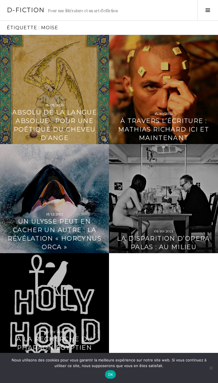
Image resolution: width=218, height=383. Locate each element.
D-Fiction (26, 10)
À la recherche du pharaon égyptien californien (54, 347)
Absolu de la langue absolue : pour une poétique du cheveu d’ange (54, 125)
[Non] (211, 368)
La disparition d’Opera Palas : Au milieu (163, 243)
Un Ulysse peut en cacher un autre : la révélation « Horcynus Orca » (54, 234)
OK (110, 374)
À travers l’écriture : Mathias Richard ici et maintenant (163, 129)
